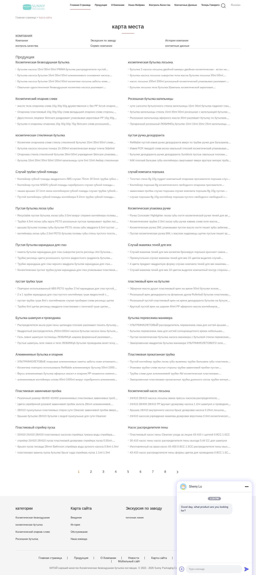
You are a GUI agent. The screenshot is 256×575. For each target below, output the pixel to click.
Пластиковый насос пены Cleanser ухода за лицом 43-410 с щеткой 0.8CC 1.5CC (180, 434)
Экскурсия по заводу (103, 40)
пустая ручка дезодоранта (146, 135)
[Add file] (181, 569)
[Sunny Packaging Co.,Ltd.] (34, 6)
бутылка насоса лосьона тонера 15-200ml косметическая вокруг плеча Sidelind (66, 148)
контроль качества (159, 5)
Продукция (101, 5)
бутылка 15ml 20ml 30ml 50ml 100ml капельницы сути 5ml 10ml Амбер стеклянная (67, 160)
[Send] (247, 569)
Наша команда (79, 539)
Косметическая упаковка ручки (149, 208)
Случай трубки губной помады (37, 171)
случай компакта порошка (146, 171)
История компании (176, 40)
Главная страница (80, 5)
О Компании (117, 5)
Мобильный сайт (129, 561)
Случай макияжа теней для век (149, 244)
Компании (22, 40)
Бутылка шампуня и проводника (38, 318)
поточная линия (135, 517)
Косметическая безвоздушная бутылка (42, 62)
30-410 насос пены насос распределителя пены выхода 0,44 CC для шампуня (178, 440)
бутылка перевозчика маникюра (150, 318)
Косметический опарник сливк (36, 98)
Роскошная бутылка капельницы (150, 98)
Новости (133, 558)
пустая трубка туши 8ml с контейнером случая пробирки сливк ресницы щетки (65, 300)
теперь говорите (210, 5)
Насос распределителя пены (148, 427)
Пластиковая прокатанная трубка (151, 354)
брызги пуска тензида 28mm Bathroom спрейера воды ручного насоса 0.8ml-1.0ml (67, 446)
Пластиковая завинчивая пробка (38, 391)
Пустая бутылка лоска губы (35, 208)
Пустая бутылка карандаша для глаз (41, 244)
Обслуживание (79, 531)
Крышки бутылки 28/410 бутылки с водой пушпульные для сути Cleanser (61, 415)
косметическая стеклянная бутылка (40, 135)
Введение (76, 517)
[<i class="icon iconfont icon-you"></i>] (177, 472)
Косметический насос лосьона (149, 391)
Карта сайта (159, 558)
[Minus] (246, 486)
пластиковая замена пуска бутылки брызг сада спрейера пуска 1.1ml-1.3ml (63, 452)
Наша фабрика (136, 5)
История (75, 524)
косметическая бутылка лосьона (150, 62)
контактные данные (185, 5)
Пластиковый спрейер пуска (35, 427)
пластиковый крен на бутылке (149, 281)
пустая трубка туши (29, 281)
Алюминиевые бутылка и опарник (39, 354)
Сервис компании (101, 45)
